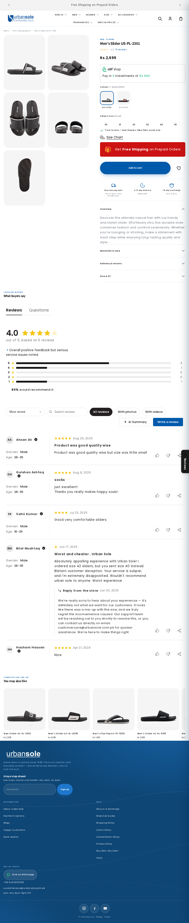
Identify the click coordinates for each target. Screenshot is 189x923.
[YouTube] (105, 908)
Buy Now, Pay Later (107, 850)
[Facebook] (94, 908)
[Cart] (181, 18)
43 (147, 124)
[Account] (170, 18)
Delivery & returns (111, 263)
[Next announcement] (180, 5)
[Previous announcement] (9, 5)
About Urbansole (13, 808)
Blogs (6, 822)
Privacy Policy (104, 843)
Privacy (99, 917)
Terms (107, 917)
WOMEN (90, 14)
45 (175, 124)
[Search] (160, 18)
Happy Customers (14, 829)
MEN (74, 14)
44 (161, 124)
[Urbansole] (20, 18)
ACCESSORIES (126, 14)
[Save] (179, 168)
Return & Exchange (108, 808)
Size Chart (114, 137)
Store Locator (11, 836)
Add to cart (135, 167)
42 (134, 124)
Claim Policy (103, 829)
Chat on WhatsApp (23, 874)
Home (6, 31)
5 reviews (121, 49)
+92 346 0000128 (13, 882)
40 (106, 124)
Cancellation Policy (108, 836)
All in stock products (22, 31)
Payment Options (14, 815)
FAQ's (99, 857)
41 (120, 124)
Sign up (65, 789)
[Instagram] (84, 908)
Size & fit (105, 276)
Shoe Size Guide (105, 815)
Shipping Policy (105, 822)
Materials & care (110, 250)
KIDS (106, 14)
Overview (105, 208)
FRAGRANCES (81, 22)
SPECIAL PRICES (107, 22)
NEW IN (59, 14)
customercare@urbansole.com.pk (24, 888)
